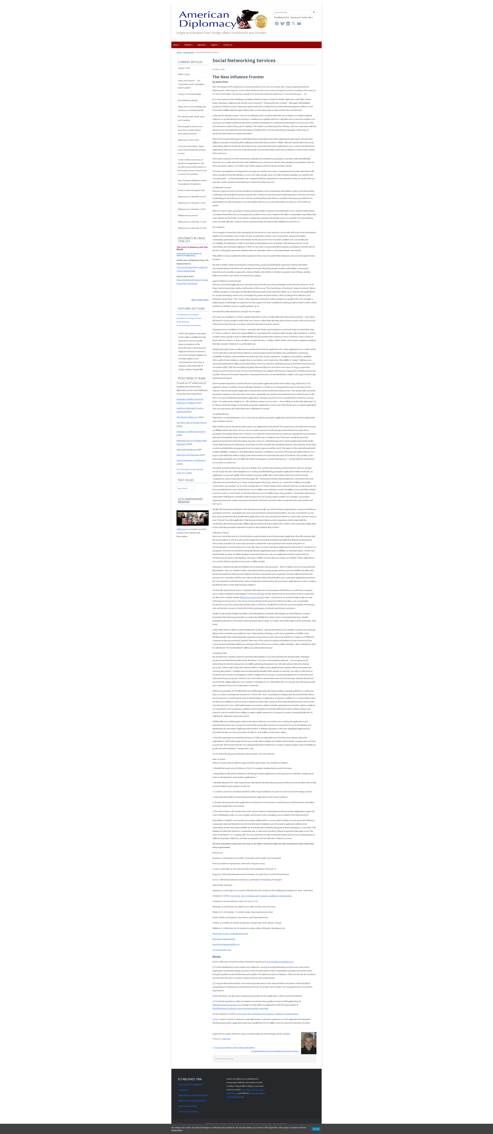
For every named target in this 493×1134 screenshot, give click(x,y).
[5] (213, 1001)
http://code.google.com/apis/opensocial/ (230, 933)
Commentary (189, 52)
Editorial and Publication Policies (193, 1095)
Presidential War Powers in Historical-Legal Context (274, 1051)
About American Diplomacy (190, 1084)
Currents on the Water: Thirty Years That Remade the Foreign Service (192, 150)
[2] (213, 967)
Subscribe (201, 45)
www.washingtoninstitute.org (280, 962)
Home (179, 52)
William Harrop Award (188, 215)
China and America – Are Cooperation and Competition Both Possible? (191, 84)
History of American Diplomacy (192, 1100)
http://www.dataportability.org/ (226, 944)
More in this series (200, 300)
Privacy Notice (176, 1130)
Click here (181, 529)
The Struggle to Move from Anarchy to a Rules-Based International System (190, 130)
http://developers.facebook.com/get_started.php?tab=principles (240, 1008)
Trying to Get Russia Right (189, 94)
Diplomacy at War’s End (188, 140)
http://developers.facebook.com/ (226, 1005)
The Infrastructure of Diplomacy (191, 460)
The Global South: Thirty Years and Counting (191, 118)
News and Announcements (189, 325)
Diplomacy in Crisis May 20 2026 (192, 228)
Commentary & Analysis (187, 314)
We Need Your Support (188, 1111)
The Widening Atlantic (188, 100)
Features (188, 45)
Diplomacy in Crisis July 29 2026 (192, 196)
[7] (213, 1019)
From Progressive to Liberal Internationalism (234, 1047)
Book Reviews (183, 322)
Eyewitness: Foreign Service (189, 318)
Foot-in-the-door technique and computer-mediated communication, (261, 896)
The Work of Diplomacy (187, 417)
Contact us (227, 45)
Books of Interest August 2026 (191, 190)
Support (214, 45)
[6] (213, 1014)
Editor (310, 17)
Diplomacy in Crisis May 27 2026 (192, 222)
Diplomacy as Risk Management (191, 431)
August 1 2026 (184, 68)
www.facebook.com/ (221, 950)
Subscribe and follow (187, 1106)
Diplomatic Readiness (186, 449)
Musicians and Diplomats (188, 455)
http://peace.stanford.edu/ (252, 597)
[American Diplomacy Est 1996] (223, 18)
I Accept (316, 1129)
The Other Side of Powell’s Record (192, 422)
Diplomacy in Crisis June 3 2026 (192, 209)
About (176, 45)
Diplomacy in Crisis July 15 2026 (192, 203)
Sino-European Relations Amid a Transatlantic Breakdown (192, 182)
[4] (213, 996)
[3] (213, 983)
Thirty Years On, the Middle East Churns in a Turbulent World (192, 108)
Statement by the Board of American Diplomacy (189, 254)
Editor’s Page (184, 74)
